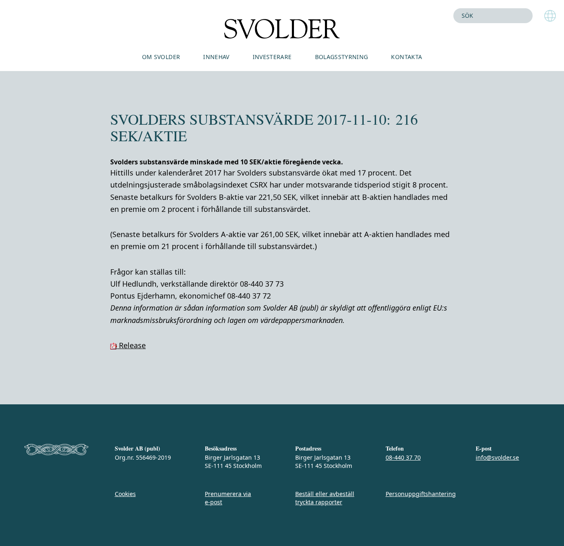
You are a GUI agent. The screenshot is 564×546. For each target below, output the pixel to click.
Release (131, 345)
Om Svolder (161, 57)
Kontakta (406, 57)
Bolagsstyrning (341, 57)
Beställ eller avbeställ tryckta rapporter (324, 498)
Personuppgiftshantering (421, 494)
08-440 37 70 (403, 457)
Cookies (125, 494)
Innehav (216, 57)
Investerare (272, 57)
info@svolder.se (497, 457)
